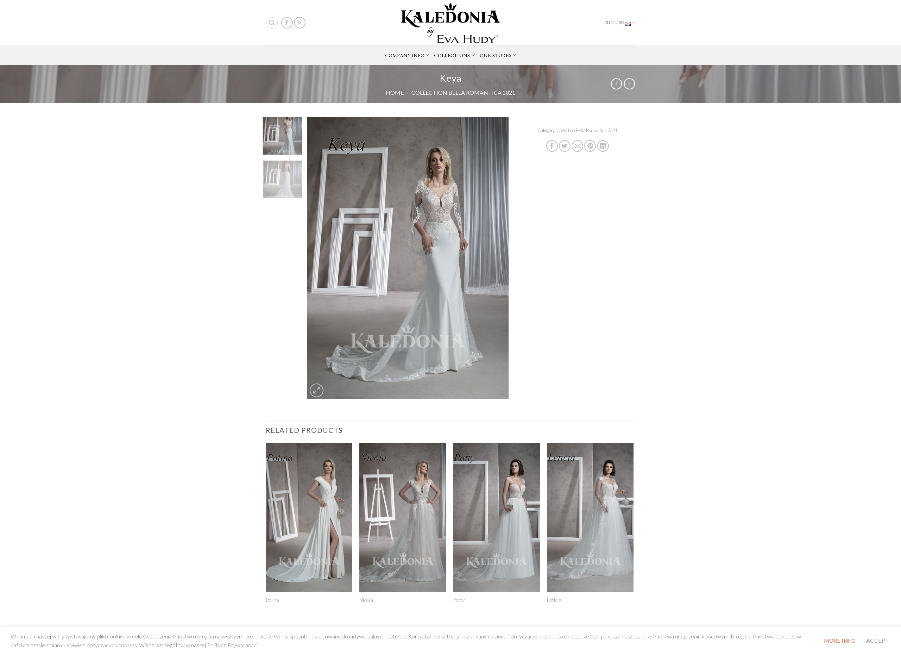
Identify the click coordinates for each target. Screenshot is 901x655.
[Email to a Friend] (577, 146)
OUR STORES (495, 55)
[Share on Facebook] (552, 146)
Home (395, 92)
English (614, 22)
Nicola (366, 600)
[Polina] (309, 517)
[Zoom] (316, 390)
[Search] (272, 23)
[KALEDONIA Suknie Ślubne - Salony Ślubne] (450, 23)
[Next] (496, 258)
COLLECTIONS (452, 55)
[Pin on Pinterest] (590, 146)
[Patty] (496, 517)
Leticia (554, 600)
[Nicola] (402, 517)
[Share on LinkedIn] (603, 146)
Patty (459, 600)
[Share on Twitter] (565, 146)
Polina (272, 600)
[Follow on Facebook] (287, 23)
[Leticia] (590, 517)
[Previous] (320, 258)
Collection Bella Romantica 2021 (463, 92)
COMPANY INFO (404, 55)
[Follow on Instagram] (299, 23)
